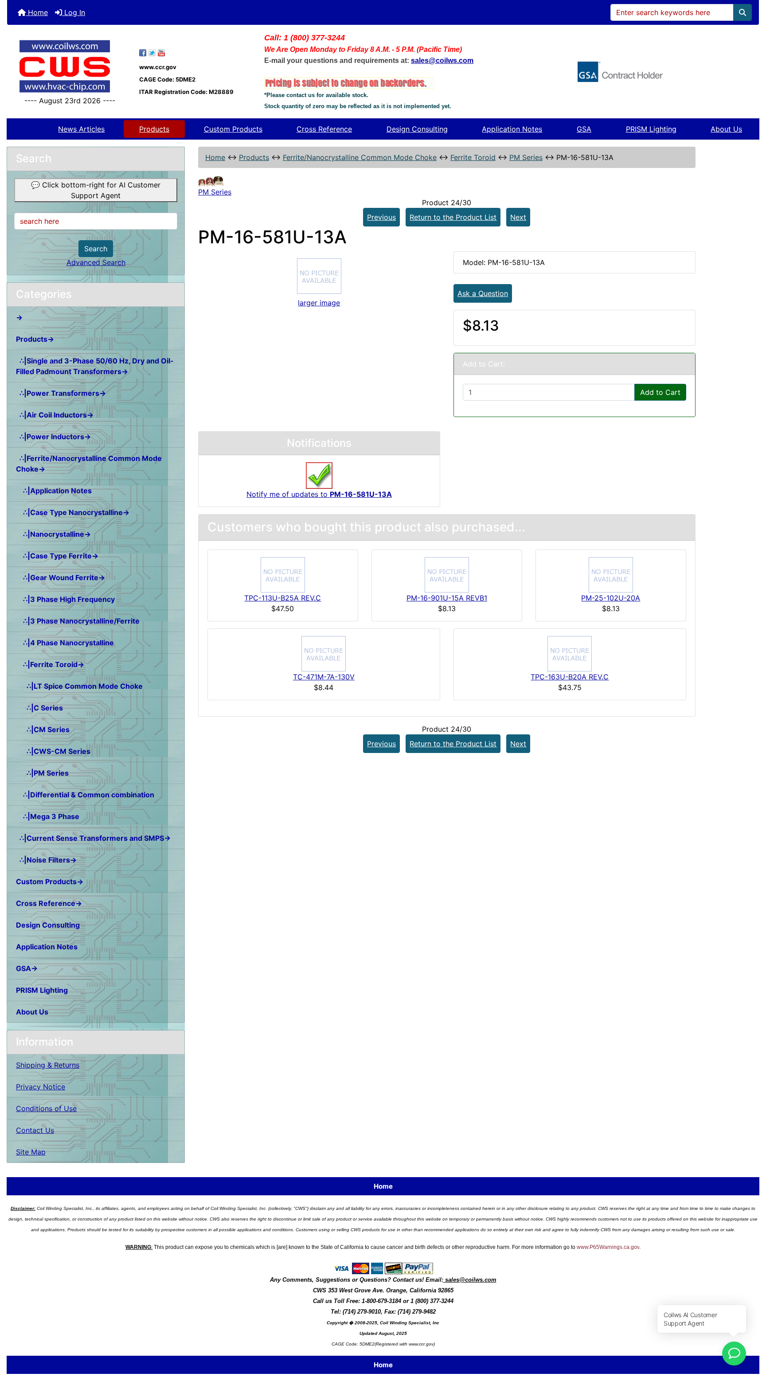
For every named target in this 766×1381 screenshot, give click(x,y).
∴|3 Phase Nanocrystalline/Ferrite (78, 620)
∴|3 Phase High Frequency (65, 599)
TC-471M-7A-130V (324, 676)
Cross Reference (324, 129)
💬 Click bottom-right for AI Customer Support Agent (95, 190)
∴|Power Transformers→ (61, 393)
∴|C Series (39, 707)
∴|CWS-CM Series (53, 751)
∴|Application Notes (54, 490)
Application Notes (512, 129)
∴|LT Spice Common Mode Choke (79, 686)
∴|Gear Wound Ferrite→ (60, 577)
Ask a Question (482, 293)
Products (154, 129)
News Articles (81, 129)
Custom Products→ (49, 881)
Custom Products (233, 129)
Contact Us (35, 1130)
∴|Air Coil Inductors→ (55, 414)
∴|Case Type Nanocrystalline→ (72, 512)
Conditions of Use (46, 1108)
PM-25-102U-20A (610, 597)
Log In (73, 12)
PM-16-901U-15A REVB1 (446, 597)
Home (37, 12)
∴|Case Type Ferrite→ (57, 555)
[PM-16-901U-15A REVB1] (447, 574)
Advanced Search (95, 262)
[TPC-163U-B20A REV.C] (569, 652)
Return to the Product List (453, 217)
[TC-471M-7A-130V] (323, 652)
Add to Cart (660, 392)
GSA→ (27, 968)
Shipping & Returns (47, 1065)
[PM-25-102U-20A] (611, 574)
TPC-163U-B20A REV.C (570, 676)
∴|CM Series (43, 729)
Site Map (31, 1151)
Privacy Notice (40, 1086)
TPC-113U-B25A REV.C (282, 597)
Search (95, 248)
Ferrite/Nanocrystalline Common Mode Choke (360, 157)
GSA (584, 129)
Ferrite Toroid (473, 157)
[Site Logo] (70, 66)
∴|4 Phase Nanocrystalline (65, 642)
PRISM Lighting (651, 129)
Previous (381, 217)
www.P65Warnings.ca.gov (608, 1247)
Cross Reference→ (49, 903)
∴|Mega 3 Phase (47, 816)
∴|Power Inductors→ (53, 436)
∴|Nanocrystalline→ (53, 534)
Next (518, 217)
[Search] (742, 12)
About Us (726, 129)
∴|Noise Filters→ (46, 859)
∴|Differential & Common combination (85, 794)
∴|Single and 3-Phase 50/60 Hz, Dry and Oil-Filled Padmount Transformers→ (95, 366)
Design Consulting (417, 129)
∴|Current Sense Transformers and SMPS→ (93, 838)
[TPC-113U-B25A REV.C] (283, 574)
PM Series (526, 157)
